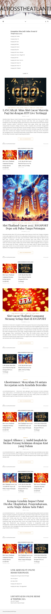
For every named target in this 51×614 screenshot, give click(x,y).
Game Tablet (39, 107)
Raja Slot (17, 49)
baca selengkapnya (25, 139)
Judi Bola (17, 44)
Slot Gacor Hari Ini (19, 60)
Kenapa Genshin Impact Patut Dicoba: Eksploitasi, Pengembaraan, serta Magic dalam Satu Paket (26, 504)
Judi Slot (16, 57)
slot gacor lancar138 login (23, 575)
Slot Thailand (18, 68)
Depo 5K (17, 39)
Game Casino (20, 107)
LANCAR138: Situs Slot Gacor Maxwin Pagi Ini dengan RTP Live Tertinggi (25, 111)
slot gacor (35, 223)
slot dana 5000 (14, 581)
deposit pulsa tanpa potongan (17, 602)
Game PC (26, 107)
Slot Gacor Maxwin (19, 52)
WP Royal (14, 611)
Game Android (12, 107)
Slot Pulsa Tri (18, 65)
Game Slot (33, 107)
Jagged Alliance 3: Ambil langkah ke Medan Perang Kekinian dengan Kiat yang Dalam (25, 443)
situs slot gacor (14, 578)
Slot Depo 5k (18, 63)
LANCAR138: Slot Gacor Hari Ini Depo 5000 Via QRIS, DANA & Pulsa (24, 163)
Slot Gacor (17, 47)
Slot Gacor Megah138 (20, 55)
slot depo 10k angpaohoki (20, 586)
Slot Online (17, 36)
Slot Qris (17, 41)
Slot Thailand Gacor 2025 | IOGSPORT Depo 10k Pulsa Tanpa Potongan (25, 227)
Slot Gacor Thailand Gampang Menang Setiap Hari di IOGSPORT (25, 317)
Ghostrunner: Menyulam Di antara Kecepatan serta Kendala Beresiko (25, 383)
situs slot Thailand (15, 601)
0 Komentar (45, 143)
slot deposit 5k (18, 583)
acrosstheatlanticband (10, 143)
